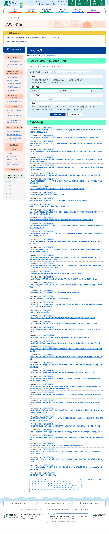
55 (78, 483)
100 (51, 489)
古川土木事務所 (48, 198)
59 (35, 485)
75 (29, 487)
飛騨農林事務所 (48, 424)
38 (81, 481)
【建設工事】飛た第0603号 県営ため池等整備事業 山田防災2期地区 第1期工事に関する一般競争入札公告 (65, 426)
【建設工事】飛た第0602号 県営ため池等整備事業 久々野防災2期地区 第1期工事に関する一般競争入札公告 (66, 432)
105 (70, 489)
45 (48, 483)
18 (74, 479)
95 (35, 489)
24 (38, 481)
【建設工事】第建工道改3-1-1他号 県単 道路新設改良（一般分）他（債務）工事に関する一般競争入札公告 (65, 343)
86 (63, 487)
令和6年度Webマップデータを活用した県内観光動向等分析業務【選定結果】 (55, 293)
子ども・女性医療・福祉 (31, 10)
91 (78, 487)
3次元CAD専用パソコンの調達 (39, 312)
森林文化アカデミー (49, 192)
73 (78, 485)
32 (63, 481)
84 (57, 487)
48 (57, 483)
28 (51, 481)
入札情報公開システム (44, 66)
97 (42, 489)
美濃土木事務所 (48, 149)
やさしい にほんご (50, 1)
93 (29, 489)
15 (65, 479)
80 (45, 487)
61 (42, 485)
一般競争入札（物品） (58, 80)
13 (59, 479)
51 (66, 483)
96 (38, 489)
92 (81, 487)
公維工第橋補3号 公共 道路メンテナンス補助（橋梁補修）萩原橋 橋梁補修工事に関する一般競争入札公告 (65, 138)
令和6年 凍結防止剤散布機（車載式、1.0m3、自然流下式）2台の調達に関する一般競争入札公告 (61, 220)
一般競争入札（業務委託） (75, 80)
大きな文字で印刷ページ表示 (48, 55)
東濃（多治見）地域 (47, 109)
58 (32, 485)
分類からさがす (72, 4)
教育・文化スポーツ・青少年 (78, 10)
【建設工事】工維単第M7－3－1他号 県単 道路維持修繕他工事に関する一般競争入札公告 (59, 337)
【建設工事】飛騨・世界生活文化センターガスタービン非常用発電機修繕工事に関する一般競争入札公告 (63, 324)
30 (57, 481)
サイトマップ (84, 509)
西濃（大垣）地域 (60, 107)
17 (71, 479)
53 (72, 483)
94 (32, 489)
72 (75, 485)
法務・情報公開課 (49, 473)
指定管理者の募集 (14, 169)
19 (77, 479)
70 (69, 485)
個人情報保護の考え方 (53, 509)
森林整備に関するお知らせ (14, 135)
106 (74, 489)
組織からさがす (94, 4)
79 (42, 487)
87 (66, 487)
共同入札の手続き (12, 156)
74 (81, 485)
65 (54, 485)
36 (75, 481)
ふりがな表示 (37, 1)
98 (45, 489)
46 (51, 483)
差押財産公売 (13, 149)
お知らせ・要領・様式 (13, 127)
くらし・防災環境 (15, 10)
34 (69, 481)
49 (60, 483)
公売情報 (9, 153)
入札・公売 (8, 181)
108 (30, 491)
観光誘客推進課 (48, 290)
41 (35, 483)
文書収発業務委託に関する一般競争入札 (43, 475)
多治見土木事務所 (49, 335)
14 (62, 479)
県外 (82, 109)
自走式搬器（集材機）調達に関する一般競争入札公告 (47, 194)
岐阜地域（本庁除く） (45, 107)
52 (69, 483)
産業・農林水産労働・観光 (46, 10)
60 (38, 485)
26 (45, 481)
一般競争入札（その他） (41, 82)
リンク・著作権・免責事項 (28, 509)
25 (42, 481)
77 (35, 487)
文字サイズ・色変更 (61, 4)
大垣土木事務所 (48, 127)
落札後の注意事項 (12, 159)
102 (59, 489)
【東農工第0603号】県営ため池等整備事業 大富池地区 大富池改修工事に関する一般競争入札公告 (62, 373)
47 (54, 483)
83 (54, 487)
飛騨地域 (75, 109)
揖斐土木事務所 (48, 341)
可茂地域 (36, 109)
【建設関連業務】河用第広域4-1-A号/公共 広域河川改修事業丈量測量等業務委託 (56, 445)
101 (55, 489)
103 (62, 489)
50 (63, 483)
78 (38, 487)
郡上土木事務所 (48, 449)
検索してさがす (102, 4)
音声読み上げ (63, 1)
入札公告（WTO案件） (13, 57)
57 (29, 485)
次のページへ (100, 479)
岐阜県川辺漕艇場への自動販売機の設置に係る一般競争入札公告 (50, 298)
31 (60, 481)
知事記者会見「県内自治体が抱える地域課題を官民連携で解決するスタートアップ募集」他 (33, 37)
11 (53, 479)
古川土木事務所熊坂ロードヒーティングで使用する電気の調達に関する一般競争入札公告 (58, 200)
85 (60, 487)
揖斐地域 (71, 107)
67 (60, 485)
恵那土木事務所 (48, 282)
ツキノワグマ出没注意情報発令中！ (17, 41)
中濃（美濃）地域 (82, 107)
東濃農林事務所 (48, 277)
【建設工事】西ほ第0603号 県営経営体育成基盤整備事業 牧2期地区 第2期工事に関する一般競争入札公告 (65, 175)
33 (66, 481)
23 (35, 481)
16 (68, 479)
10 (50, 479)
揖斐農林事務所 (48, 327)
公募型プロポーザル (56, 82)
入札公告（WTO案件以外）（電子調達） (13, 96)
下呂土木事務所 (48, 316)
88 (69, 487)
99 (48, 489)
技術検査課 (47, 204)
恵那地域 (59, 109)
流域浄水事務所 (48, 210)
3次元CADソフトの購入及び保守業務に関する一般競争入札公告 (50, 206)
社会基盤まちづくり (62, 10)
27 (48, 481)
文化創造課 (47, 321)
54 (75, 483)
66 (57, 485)
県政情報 (93, 10)
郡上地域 (92, 107)
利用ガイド (41, 509)
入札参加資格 (13, 106)
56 (81, 483)
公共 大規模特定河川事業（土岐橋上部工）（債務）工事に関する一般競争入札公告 (57, 189)
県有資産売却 (14, 145)
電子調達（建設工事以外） (14, 101)
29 (54, 481)
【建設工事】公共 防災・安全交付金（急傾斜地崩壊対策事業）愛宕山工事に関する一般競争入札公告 (62, 318)
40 (32, 483)
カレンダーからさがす (87, 4)
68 (63, 485)
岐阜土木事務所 (48, 218)
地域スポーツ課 (48, 296)
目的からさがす (79, 4)
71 (72, 485)
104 (66, 489)
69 (66, 485)
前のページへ (91, 479)
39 (29, 483)
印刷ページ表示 (33, 55)
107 (77, 489)
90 (75, 487)
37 (78, 481)
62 (45, 485)
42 (38, 483)
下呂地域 (67, 109)
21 (29, 481)
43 (42, 483)
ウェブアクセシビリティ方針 (70, 509)
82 (51, 487)
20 (80, 479)
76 (32, 487)
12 (56, 479)
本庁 (35, 107)
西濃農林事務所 (48, 157)
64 (51, 485)
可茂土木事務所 (48, 347)
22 (32, 481)
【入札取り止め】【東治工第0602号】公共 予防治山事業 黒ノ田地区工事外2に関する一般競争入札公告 (63, 279)
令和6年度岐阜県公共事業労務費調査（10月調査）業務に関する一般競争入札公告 (56, 273)
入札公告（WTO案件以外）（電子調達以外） (13, 72)
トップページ (7, 17)
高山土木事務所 (48, 223)
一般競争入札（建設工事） (41, 80)
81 (48, 487)
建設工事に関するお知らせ (14, 131)
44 (45, 483)
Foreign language (46, 4)
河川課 (46, 187)
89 (72, 487)
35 (72, 481)
